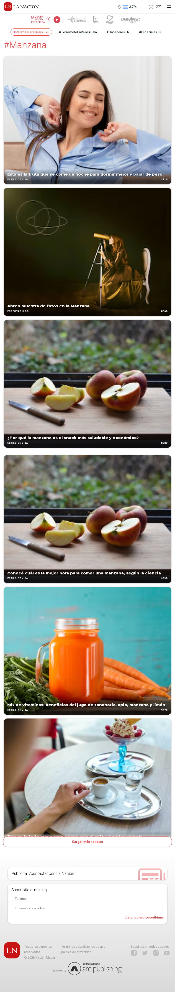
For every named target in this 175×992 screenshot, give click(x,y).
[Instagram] (156, 953)
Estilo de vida (17, 179)
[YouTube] (166, 953)
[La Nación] (21, 6)
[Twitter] (145, 953)
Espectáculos (18, 311)
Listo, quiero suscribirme (144, 917)
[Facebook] (134, 953)
